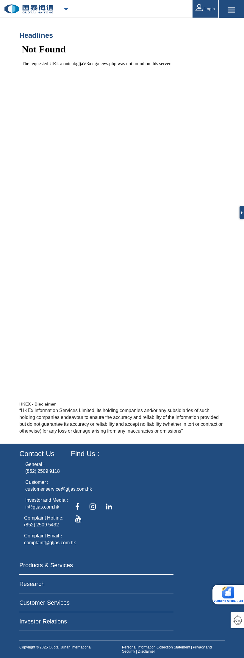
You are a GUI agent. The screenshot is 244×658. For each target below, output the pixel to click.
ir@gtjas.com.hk (42, 506)
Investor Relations (43, 621)
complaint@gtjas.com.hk (50, 542)
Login (209, 8)
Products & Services (46, 565)
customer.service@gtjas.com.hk (58, 489)
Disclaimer (146, 651)
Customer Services (44, 602)
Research (32, 584)
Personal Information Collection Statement (156, 647)
